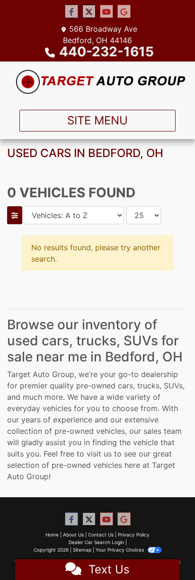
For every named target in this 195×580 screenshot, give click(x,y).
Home (52, 534)
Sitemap (82, 550)
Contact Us (101, 534)
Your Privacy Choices (120, 550)
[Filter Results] (14, 215)
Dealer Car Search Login (96, 542)
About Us (73, 534)
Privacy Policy (134, 534)
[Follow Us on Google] (124, 11)
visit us (99, 453)
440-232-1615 (106, 52)
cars (125, 385)
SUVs (173, 385)
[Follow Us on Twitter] (89, 11)
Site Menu (97, 120)
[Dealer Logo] (97, 82)
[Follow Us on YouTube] (106, 11)
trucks (148, 385)
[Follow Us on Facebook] (71, 11)
